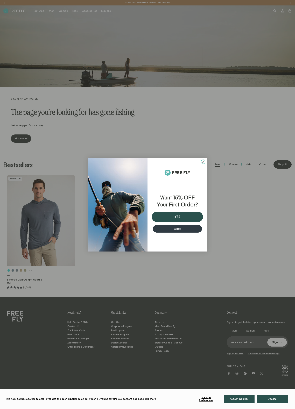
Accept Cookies (239, 399)
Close (177, 228)
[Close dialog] (203, 162)
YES (177, 217)
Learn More (149, 399)
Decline (272, 399)
